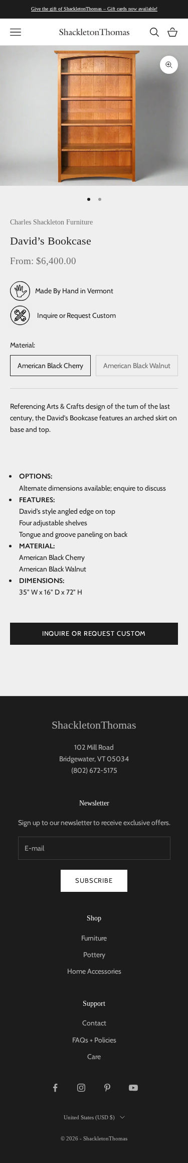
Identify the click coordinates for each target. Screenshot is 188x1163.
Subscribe (94, 880)
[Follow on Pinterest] (107, 1088)
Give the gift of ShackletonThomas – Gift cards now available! (94, 9)
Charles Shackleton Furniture (51, 222)
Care (94, 1056)
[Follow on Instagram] (81, 1088)
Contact (94, 1022)
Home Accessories (94, 971)
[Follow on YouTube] (133, 1088)
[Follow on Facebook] (55, 1088)
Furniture (94, 938)
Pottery (94, 954)
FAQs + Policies (94, 1039)
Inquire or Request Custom (76, 315)
